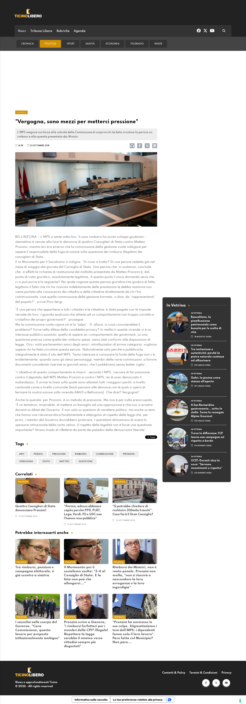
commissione (104, 454)
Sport (71, 44)
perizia (38, 454)
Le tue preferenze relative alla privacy (137, 699)
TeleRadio (137, 44)
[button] (206, 683)
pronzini (129, 454)
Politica (50, 44)
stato (46, 461)
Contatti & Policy (173, 673)
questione (86, 461)
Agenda (80, 31)
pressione (59, 454)
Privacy (226, 673)
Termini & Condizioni (203, 673)
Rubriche (63, 31)
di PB (20, 146)
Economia (112, 44)
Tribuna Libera (41, 31)
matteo (64, 461)
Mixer (158, 44)
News (22, 31)
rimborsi (81, 454)
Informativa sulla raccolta (91, 699)
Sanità (90, 44)
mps (21, 454)
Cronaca (27, 44)
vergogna (26, 461)
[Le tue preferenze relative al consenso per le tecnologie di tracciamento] (240, 701)
